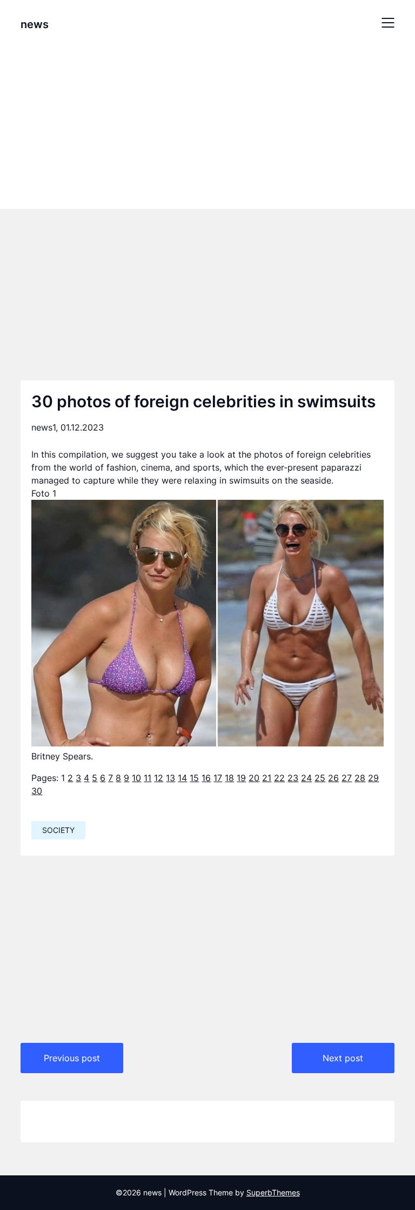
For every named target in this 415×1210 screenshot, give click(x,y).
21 (266, 777)
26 (333, 777)
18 (229, 777)
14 (182, 777)
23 (292, 777)
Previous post (72, 1058)
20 (254, 777)
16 (206, 777)
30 (36, 790)
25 (319, 777)
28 (359, 777)
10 (136, 777)
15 (194, 777)
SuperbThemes (273, 1192)
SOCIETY (58, 830)
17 (217, 777)
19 (241, 777)
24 (306, 777)
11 (147, 777)
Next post (343, 1058)
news (35, 24)
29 (373, 777)
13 (170, 777)
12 (158, 777)
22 (279, 777)
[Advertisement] (207, 126)
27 (347, 777)
